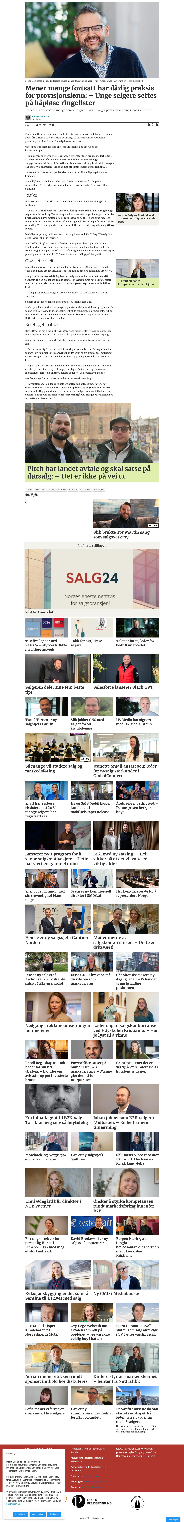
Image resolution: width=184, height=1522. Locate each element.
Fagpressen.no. (13, 1504)
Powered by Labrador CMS (92, 1518)
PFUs (145, 1456)
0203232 (73, 490)
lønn (29, 490)
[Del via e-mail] (156, 125)
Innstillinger (173, 1520)
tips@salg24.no (92, 1476)
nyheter (39, 490)
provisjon (99, 490)
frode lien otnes (57, 490)
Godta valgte (37, 1514)
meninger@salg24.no (95, 1481)
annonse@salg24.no (93, 1487)
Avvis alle (54, 1514)
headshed (85, 490)
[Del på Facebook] (148, 125)
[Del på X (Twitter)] (152, 125)
